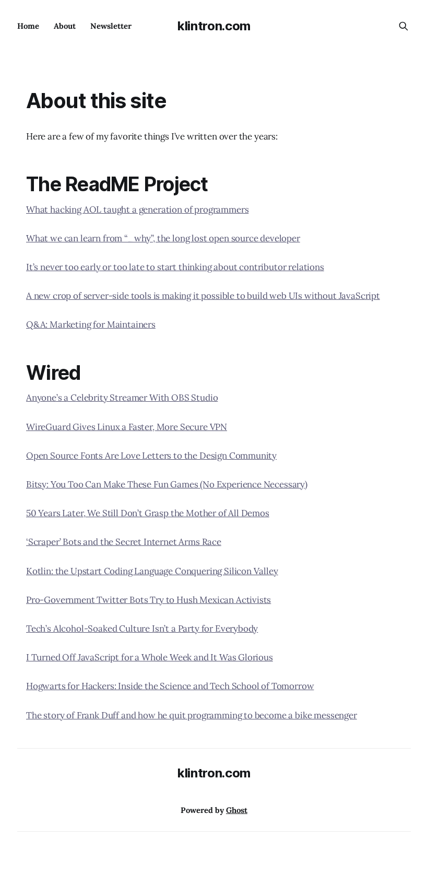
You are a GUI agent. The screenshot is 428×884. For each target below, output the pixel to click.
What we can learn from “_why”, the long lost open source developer (163, 238)
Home (28, 26)
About (65, 26)
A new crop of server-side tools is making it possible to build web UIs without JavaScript (203, 295)
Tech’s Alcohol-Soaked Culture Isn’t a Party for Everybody (142, 628)
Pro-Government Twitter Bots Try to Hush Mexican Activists (148, 600)
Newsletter (111, 26)
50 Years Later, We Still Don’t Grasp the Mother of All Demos (147, 513)
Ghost (236, 810)
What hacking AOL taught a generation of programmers (137, 209)
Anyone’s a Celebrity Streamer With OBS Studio (122, 397)
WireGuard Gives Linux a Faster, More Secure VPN (126, 427)
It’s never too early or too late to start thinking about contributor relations (175, 267)
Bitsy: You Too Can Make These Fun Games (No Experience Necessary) (166, 484)
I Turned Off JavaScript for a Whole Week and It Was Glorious (149, 657)
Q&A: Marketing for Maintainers (91, 324)
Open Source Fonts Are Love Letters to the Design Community (151, 455)
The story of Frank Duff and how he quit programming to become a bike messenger (191, 715)
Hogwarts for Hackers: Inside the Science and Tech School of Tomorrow (170, 686)
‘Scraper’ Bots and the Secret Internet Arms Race (123, 542)
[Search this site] (403, 26)
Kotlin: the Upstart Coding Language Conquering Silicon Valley (152, 571)
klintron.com (214, 25)
